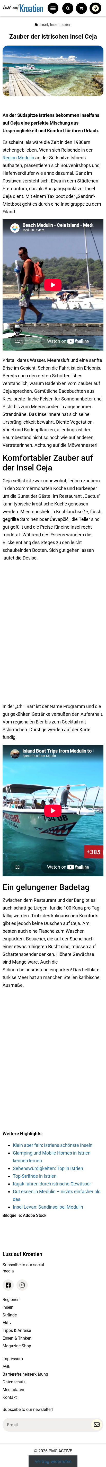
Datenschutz (14, 1381)
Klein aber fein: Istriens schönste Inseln (52, 1145)
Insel (44, 24)
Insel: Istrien (61, 24)
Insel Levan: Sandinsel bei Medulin (48, 1207)
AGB (7, 1366)
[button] (53, 8)
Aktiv (7, 1322)
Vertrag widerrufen (53, 1461)
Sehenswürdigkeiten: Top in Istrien (48, 1168)
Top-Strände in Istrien (35, 1176)
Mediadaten (13, 1389)
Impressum (13, 1358)
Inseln (8, 1307)
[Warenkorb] (81, 8)
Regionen (11, 1299)
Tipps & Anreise (17, 1330)
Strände (10, 1315)
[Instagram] (22, 1285)
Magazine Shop (17, 1345)
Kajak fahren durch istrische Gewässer (52, 1183)
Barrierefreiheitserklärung (25, 1374)
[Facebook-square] (8, 1285)
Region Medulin (18, 157)
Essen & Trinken (17, 1338)
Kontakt (10, 1397)
